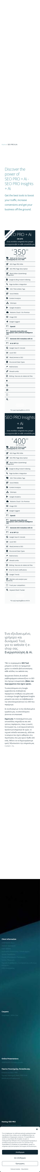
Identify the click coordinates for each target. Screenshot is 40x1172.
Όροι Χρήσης (24, 1169)
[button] (37, 1129)
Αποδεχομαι (20, 1152)
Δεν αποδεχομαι (20, 1158)
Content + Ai (9, 746)
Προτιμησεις (20, 1163)
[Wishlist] (24, 4)
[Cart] (34, 5)
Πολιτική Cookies (15, 1169)
